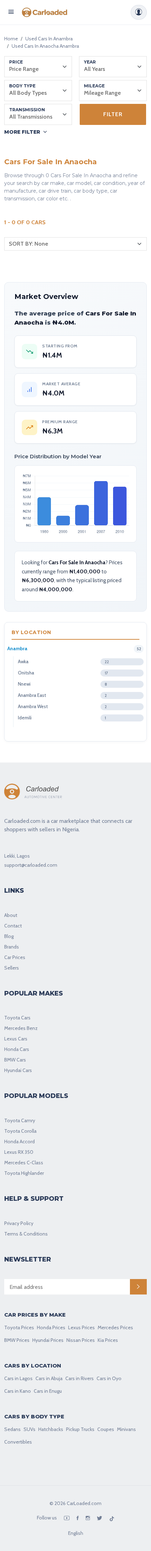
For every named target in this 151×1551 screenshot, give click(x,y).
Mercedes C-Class (23, 1162)
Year (90, 62)
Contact (13, 926)
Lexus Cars (15, 1039)
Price (16, 62)
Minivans (126, 1429)
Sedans (12, 1429)
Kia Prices (108, 1340)
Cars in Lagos (18, 1378)
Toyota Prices (19, 1327)
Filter (113, 114)
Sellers (11, 968)
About (10, 915)
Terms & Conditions (26, 1234)
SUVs (29, 1429)
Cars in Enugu (48, 1391)
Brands (11, 947)
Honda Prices (51, 1327)
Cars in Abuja (49, 1378)
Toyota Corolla (20, 1131)
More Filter (22, 132)
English (75, 1533)
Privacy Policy (18, 1223)
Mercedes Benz (21, 1028)
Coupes (105, 1429)
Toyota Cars (17, 1017)
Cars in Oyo (109, 1378)
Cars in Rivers (79, 1378)
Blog (9, 936)
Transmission (27, 109)
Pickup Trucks (80, 1429)
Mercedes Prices (115, 1327)
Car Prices (14, 957)
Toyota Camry (19, 1120)
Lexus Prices (81, 1327)
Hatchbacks (50, 1429)
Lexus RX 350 (18, 1152)
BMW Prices (16, 1340)
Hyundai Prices (48, 1340)
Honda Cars (16, 1049)
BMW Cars (15, 1060)
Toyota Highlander (24, 1173)
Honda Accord (19, 1141)
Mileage (94, 85)
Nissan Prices (80, 1340)
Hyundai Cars (18, 1070)
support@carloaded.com (30, 865)
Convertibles (18, 1442)
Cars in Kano (17, 1391)
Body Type (22, 85)
